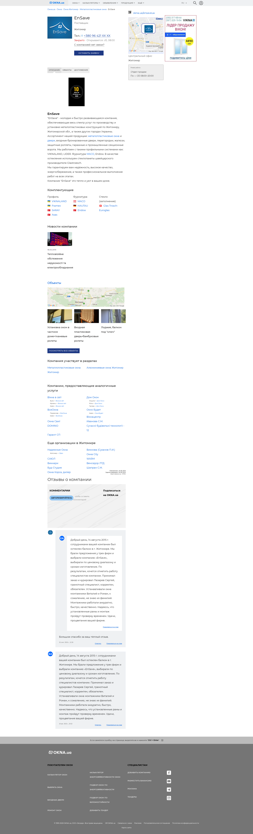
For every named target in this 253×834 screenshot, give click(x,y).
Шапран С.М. (95, 467)
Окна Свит (53, 421)
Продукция (127, 3)
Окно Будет (94, 409)
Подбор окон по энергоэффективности (102, 787)
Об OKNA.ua (110, 823)
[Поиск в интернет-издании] (195, 3)
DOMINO (52, 425)
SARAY (56, 210)
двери (51, 140)
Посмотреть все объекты (63, 351)
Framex (56, 205)
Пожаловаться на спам (110, 627)
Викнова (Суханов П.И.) (101, 449)
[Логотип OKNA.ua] (59, 3)
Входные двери (55, 800)
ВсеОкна (52, 409)
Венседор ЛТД (95, 463)
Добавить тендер (99, 810)
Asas (54, 214)
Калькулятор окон (57, 775)
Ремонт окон (54, 810)
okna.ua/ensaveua (144, 13)
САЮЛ (51, 458)
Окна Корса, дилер (59, 472)
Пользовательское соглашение (157, 823)
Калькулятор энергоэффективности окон (105, 774)
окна (116, 136)
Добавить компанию (139, 772)
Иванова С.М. (95, 421)
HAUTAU (83, 205)
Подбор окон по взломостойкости (100, 800)
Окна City (92, 454)
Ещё (140, 3)
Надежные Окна (57, 449)
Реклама (132, 789)
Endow (82, 210)
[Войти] (201, 3)
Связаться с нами (125, 823)
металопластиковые (100, 136)
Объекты (54, 283)
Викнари (52, 463)
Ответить (98, 643)
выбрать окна (54, 787)
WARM (91, 458)
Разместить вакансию (139, 781)
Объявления (109, 3)
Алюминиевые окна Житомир (105, 367)
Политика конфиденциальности (185, 823)
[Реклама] (180, 38)
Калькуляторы (90, 3)
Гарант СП (53, 434)
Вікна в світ (54, 397)
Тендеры (132, 797)
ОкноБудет (99, 413)
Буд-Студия (54, 467)
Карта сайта (126, 828)
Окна (75, 3)
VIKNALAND (59, 201)
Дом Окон (93, 397)
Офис (61, 453)
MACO (90, 154)
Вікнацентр (94, 416)
